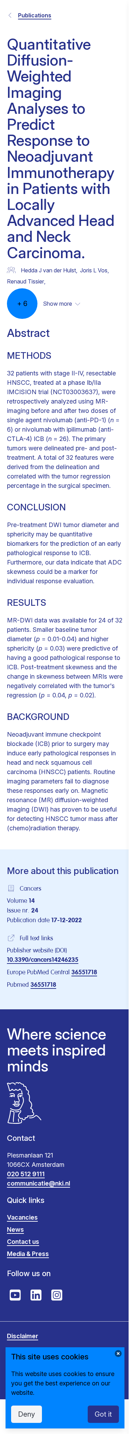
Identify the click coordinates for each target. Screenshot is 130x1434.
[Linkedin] (36, 1295)
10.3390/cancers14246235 (42, 960)
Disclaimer (22, 1336)
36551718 (84, 972)
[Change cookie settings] (118, 1353)
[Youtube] (15, 1295)
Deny (26, 1414)
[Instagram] (57, 1295)
